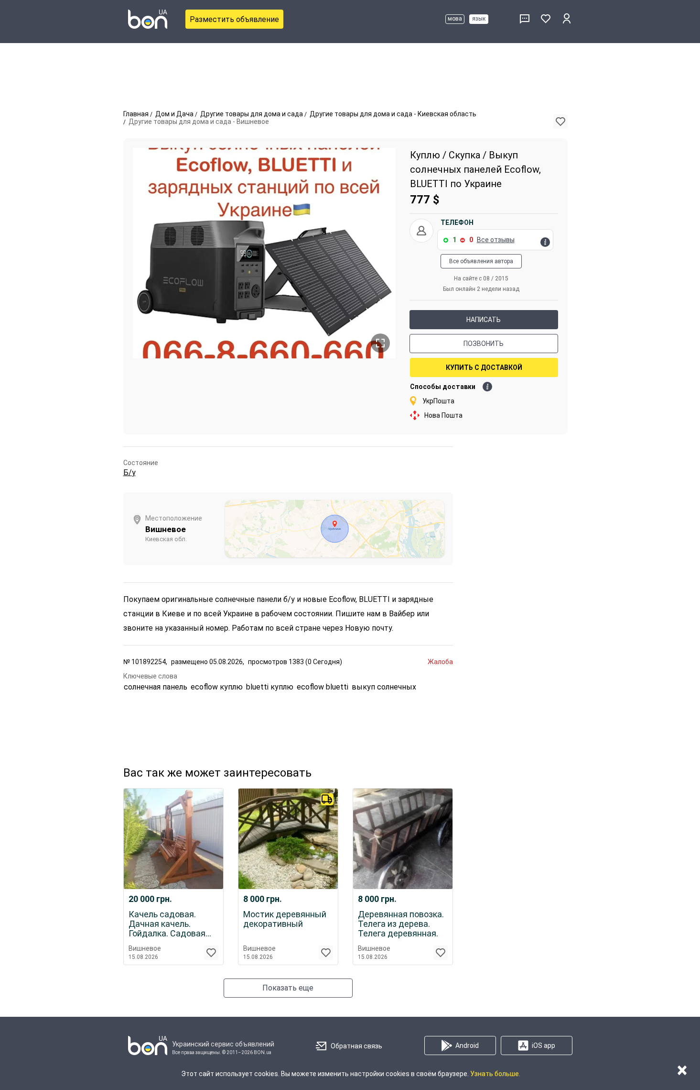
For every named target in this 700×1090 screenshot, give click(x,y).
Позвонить (483, 343)
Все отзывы (496, 240)
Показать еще (287, 987)
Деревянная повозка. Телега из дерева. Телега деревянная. (401, 924)
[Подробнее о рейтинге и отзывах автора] (545, 242)
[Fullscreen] (380, 343)
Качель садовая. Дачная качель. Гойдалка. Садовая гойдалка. (167, 924)
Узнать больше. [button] (495, 1074)
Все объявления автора (481, 261)
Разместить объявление (234, 19)
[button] (560, 121)
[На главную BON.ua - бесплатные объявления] (147, 19)
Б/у (129, 472)
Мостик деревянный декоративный (284, 919)
